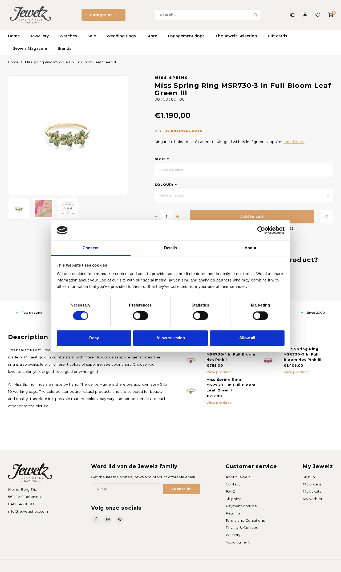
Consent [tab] (91, 248)
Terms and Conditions (245, 520)
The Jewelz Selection (236, 36)
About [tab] (250, 248)
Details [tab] (170, 248)
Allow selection (170, 338)
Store (152, 36)
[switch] (140, 316)
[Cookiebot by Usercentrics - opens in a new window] (261, 230)
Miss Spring (171, 78)
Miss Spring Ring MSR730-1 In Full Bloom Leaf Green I (231, 384)
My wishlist (312, 499)
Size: (162, 159)
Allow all (247, 338)
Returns (233, 513)
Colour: (166, 185)
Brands (64, 48)
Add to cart (251, 216)
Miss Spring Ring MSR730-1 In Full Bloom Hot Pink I (231, 354)
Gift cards (277, 36)
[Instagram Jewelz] (107, 519)
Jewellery (39, 36)
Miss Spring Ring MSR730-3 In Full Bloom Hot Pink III (302, 354)
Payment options (241, 506)
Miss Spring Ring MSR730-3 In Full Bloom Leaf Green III (70, 62)
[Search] (255, 14)
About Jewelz (238, 477)
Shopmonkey (76, 566)
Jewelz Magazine (30, 48)
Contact (233, 484)
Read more (294, 142)
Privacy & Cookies (242, 527)
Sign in (309, 477)
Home (14, 36)
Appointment (238, 542)
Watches (68, 36)
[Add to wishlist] (326, 216)
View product (218, 372)
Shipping (234, 499)
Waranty (233, 535)
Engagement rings (186, 36)
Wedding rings (121, 36)
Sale (92, 36)
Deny (94, 338)
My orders (312, 484)
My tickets (312, 491)
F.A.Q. (231, 491)
